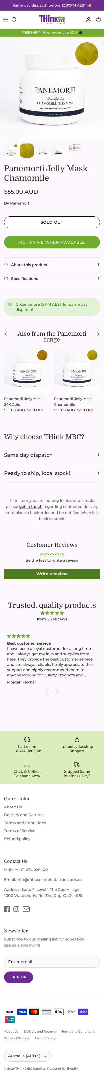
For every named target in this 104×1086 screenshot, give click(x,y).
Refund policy (17, 838)
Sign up (19, 977)
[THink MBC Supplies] (52, 19)
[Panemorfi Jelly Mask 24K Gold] (27, 370)
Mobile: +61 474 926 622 (26, 869)
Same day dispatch (28, 455)
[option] (52, 88)
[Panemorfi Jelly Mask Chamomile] (77, 370)
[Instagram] (16, 909)
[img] (52, 613)
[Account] (87, 19)
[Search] (16, 19)
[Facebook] (7, 909)
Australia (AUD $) (24, 1055)
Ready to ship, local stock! (37, 473)
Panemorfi (20, 203)
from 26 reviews (52, 619)
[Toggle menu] (5, 19)
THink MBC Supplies (30, 1068)
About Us (13, 807)
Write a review (52, 573)
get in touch (30, 506)
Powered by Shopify (62, 1068)
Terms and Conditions (25, 822)
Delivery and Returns (24, 814)
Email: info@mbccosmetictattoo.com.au (43, 879)
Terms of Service (19, 830)
